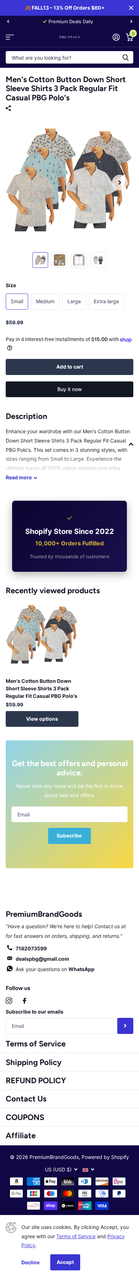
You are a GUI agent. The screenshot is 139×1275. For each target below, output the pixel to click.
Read (19, 477)
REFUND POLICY (36, 1080)
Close (131, 8)
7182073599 (31, 948)
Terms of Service (36, 1044)
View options (42, 719)
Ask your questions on (55, 969)
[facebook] (24, 1001)
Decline (30, 1262)
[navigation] (8, 21)
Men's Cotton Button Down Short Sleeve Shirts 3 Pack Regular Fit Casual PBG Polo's (41, 688)
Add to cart (69, 367)
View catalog (10, 37)
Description (26, 416)
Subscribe (70, 835)
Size (11, 285)
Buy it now (69, 389)
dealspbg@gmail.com (42, 959)
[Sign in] (116, 37)
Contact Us (26, 1099)
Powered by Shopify (105, 1157)
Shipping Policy (34, 1062)
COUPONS (25, 1117)
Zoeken (125, 57)
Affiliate (21, 1135)
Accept (65, 1262)
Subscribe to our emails (34, 1012)
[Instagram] (9, 1001)
